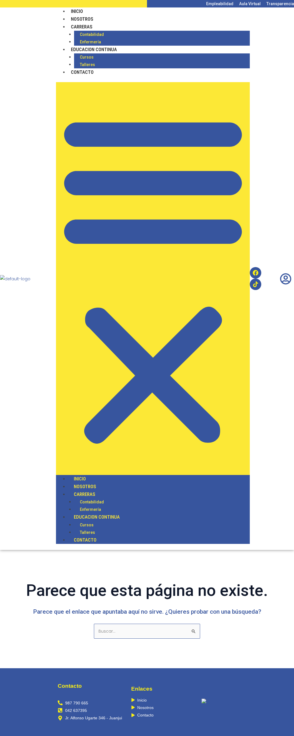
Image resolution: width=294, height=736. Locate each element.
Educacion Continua (94, 49)
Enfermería (90, 42)
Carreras (81, 27)
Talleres (87, 64)
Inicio (77, 11)
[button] (153, 278)
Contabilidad (92, 34)
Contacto (82, 72)
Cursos (87, 57)
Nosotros (82, 19)
